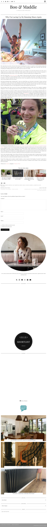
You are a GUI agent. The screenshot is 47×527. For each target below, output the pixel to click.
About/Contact (15, 524)
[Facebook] (7, 1)
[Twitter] (1, 1)
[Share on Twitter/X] (3, 183)
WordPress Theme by (40, 525)
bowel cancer (5, 185)
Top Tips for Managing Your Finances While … (6, 178)
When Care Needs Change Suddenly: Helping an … (40, 179)
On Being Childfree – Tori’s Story (9, 188)
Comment (3, 198)
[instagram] (19, 280)
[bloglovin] (25, 280)
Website (2, 220)
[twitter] (16, 280)
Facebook (7, 163)
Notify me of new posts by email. (7, 226)
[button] (45, 1)
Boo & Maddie (23, 7)
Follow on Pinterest (24, 400)
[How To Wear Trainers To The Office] (17, 173)
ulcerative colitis (37, 185)
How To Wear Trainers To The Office (17, 178)
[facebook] (22, 280)
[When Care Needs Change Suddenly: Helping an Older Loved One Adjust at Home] (40, 173)
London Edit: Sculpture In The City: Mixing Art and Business (35, 189)
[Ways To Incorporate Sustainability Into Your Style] (29, 173)
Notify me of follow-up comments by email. (8, 225)
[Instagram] (3, 1)
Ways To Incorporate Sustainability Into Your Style (29, 179)
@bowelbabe (26, 93)
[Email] (12, 1)
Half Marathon (15, 185)
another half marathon (13, 75)
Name (2, 211)
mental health (22, 185)
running (31, 185)
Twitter (19, 163)
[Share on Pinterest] (5, 183)
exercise (10, 185)
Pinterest (15, 163)
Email (2, 216)
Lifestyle (27, 14)
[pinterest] (27, 280)
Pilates (27, 185)
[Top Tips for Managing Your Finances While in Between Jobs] (6, 173)
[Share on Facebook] (1, 183)
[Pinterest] (5, 1)
